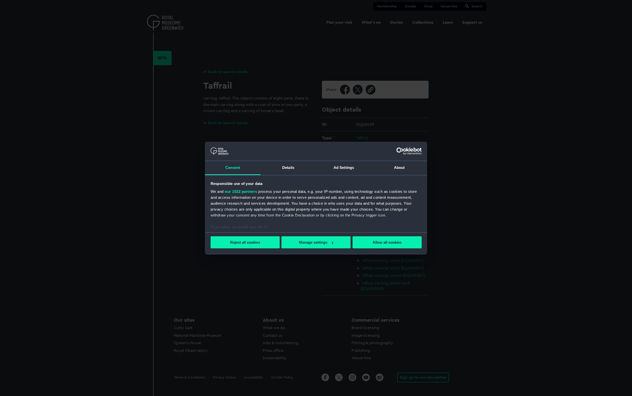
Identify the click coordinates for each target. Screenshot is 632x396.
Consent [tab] (232, 167)
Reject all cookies (245, 242)
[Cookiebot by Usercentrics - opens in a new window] (400, 151)
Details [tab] (288, 167)
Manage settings (313, 242)
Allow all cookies (387, 242)
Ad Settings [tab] (344, 167)
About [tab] (399, 167)
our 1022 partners (241, 191)
